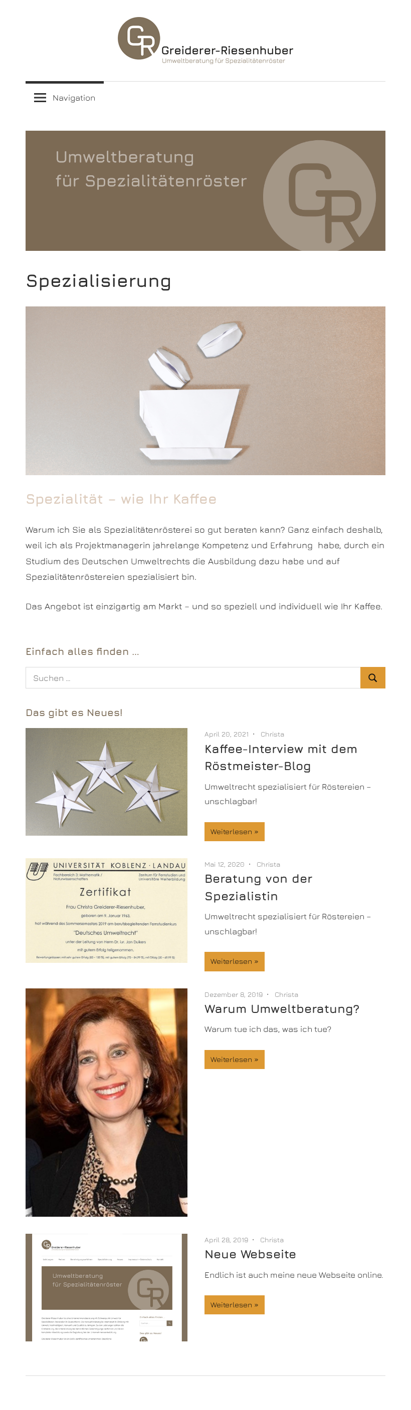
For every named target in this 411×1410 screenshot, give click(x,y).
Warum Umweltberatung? (281, 1008)
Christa (272, 734)
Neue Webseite (250, 1254)
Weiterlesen (231, 831)
